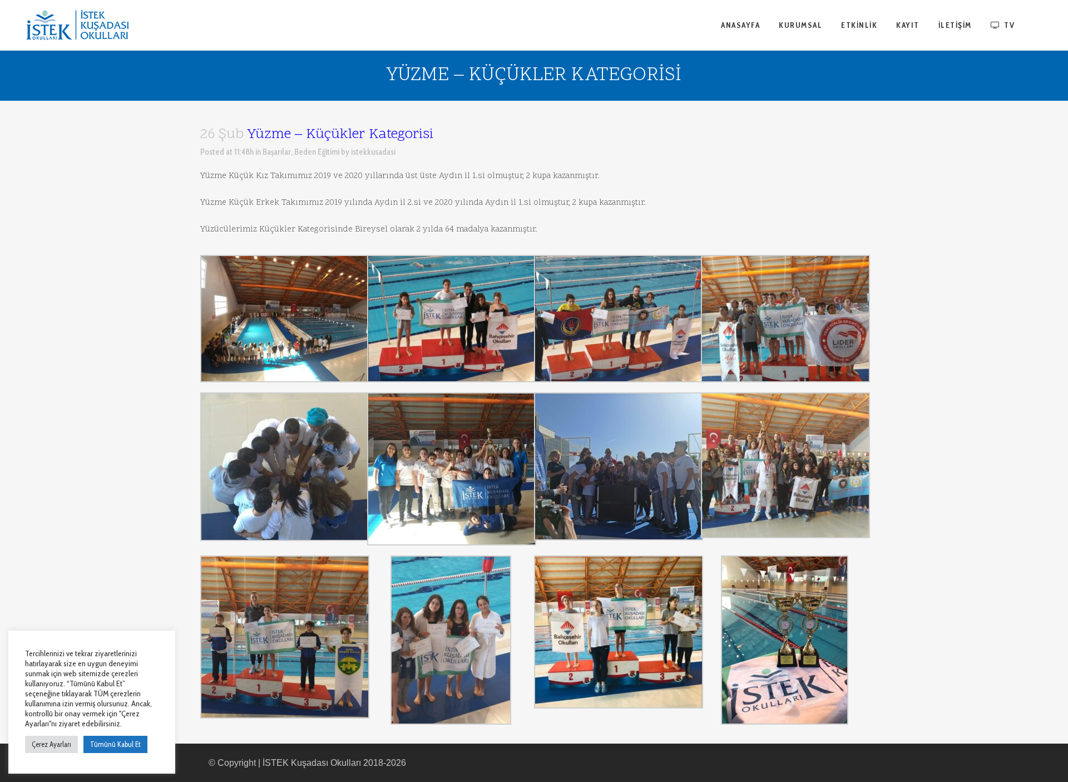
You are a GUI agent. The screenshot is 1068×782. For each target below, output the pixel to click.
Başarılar (277, 152)
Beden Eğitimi (316, 152)
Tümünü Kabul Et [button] (115, 744)
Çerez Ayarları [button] (51, 744)
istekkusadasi (373, 152)
